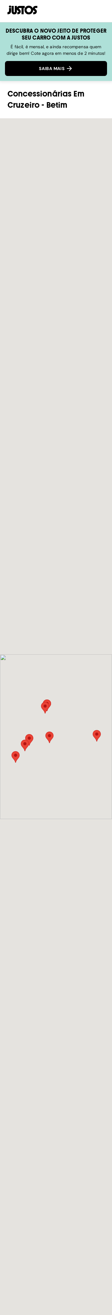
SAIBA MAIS (52, 68)
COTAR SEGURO (71, 11)
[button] (49, 737)
